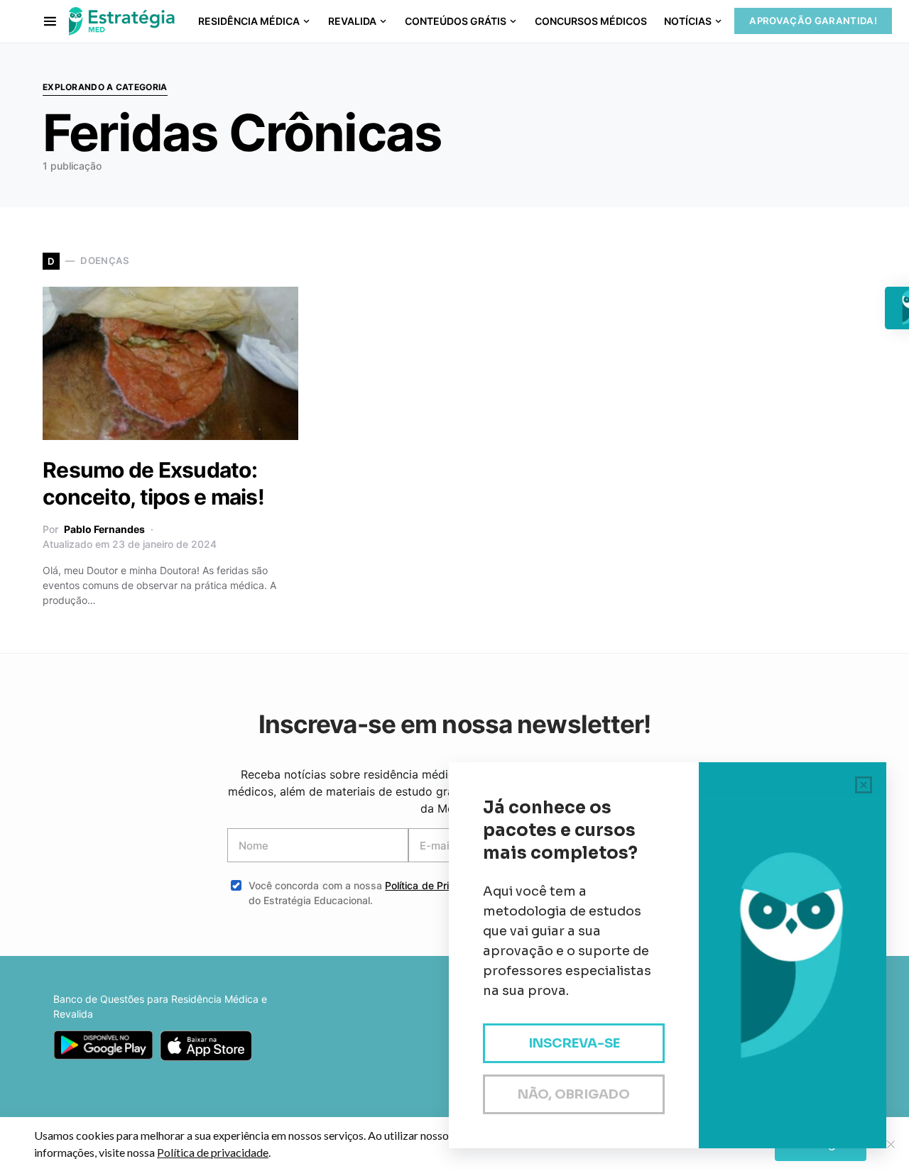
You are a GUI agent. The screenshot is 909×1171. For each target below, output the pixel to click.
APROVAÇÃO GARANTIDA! (813, 20)
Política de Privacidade (438, 885)
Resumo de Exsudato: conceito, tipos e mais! (153, 483)
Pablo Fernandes (104, 529)
